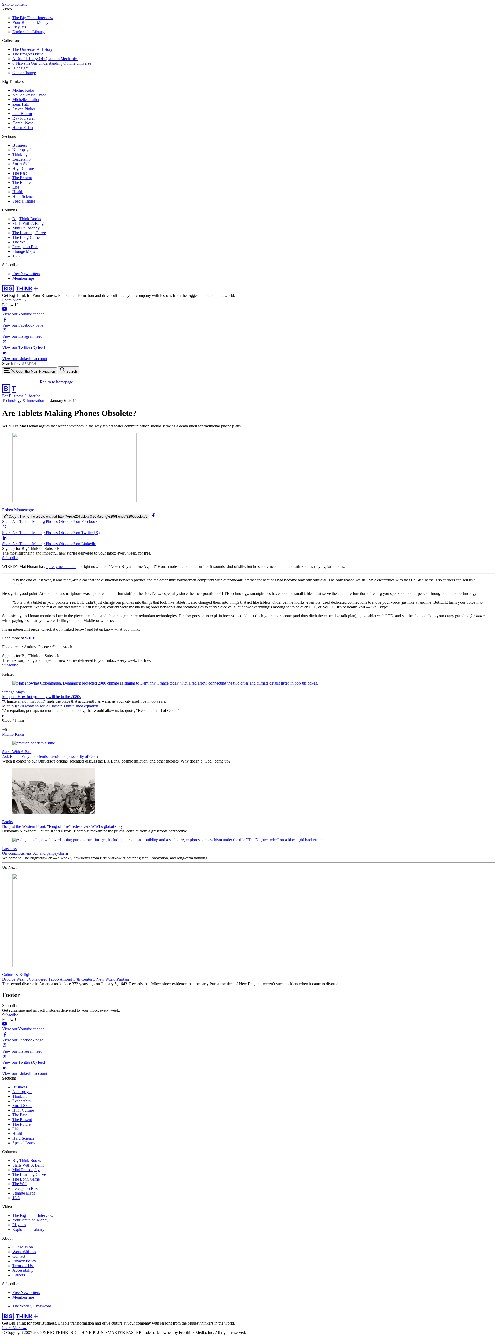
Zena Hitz (20, 104)
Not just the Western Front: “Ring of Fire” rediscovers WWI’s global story (62, 826)
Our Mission (22, 1247)
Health (17, 192)
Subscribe (32, 396)
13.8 (16, 256)
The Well (19, 242)
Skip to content (14, 4)
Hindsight (20, 68)
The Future (21, 182)
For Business (13, 396)
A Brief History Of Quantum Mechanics (45, 58)
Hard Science (23, 196)
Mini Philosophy (26, 228)
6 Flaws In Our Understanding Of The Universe (51, 63)
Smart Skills (22, 164)
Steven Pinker (23, 109)
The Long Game (26, 237)
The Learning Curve (29, 233)
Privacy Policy (24, 1261)
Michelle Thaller (25, 99)
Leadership (21, 159)
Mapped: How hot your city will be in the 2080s (41, 696)
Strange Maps (23, 251)
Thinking (19, 154)
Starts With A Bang (28, 223)
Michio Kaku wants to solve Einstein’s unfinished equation (50, 706)
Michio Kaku (23, 90)
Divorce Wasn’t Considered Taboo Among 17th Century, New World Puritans (66, 979)
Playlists (19, 27)
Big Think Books (26, 219)
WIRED (32, 638)
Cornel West (22, 123)
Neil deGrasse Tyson (29, 95)
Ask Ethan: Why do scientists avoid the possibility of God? (50, 756)
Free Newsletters (26, 273)
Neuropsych (22, 150)
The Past (19, 173)
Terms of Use (23, 1265)
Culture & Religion (17, 974)
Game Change (24, 72)
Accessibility (22, 1270)
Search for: (11, 363)
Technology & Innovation (23, 400)
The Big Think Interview (32, 18)
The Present (22, 178)
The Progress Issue (27, 54)
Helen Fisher (22, 127)
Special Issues (23, 201)
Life (15, 187)
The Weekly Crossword (31, 1306)
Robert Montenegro (18, 510)
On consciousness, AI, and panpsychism (35, 853)
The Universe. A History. (32, 49)
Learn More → (14, 300)
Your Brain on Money (30, 22)
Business (19, 145)
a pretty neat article (61, 566)
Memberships (23, 278)
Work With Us (24, 1251)
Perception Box (25, 247)
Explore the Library (28, 32)
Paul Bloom (22, 113)
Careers (18, 1275)
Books (7, 822)
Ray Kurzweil (23, 118)
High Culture (23, 168)
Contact (18, 1256)
